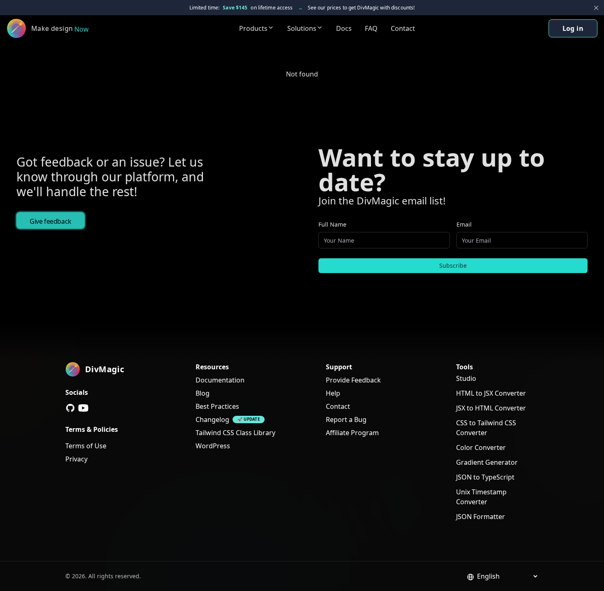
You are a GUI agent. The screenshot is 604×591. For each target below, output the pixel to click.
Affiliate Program (352, 432)
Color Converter (481, 447)
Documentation (220, 380)
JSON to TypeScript (485, 477)
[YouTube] (83, 408)
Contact (403, 28)
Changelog (212, 419)
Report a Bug (346, 419)
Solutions (301, 28)
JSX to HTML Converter (491, 408)
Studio (466, 378)
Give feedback (50, 221)
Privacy (76, 459)
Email (464, 224)
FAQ (371, 28)
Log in (573, 28)
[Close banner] (596, 7)
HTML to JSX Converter (491, 393)
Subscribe (453, 265)
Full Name (332, 224)
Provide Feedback (353, 380)
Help (333, 393)
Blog (203, 393)
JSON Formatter (480, 516)
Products (253, 28)
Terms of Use (85, 445)
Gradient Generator (487, 462)
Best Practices (217, 406)
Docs (344, 28)
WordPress (213, 445)
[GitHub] (70, 408)
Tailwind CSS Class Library (235, 432)
